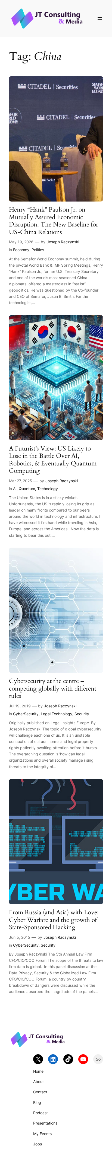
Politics (38, 249)
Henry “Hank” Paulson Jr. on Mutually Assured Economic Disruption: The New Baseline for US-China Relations (53, 221)
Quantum (27, 488)
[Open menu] (100, 18)
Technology (47, 488)
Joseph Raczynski (63, 241)
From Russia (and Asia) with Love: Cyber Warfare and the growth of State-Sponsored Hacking (54, 920)
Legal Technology (56, 713)
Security (81, 713)
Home (38, 1071)
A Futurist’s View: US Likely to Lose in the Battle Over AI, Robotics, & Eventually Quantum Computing (53, 460)
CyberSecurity (26, 713)
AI (15, 488)
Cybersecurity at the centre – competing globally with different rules (52, 688)
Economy (21, 249)
